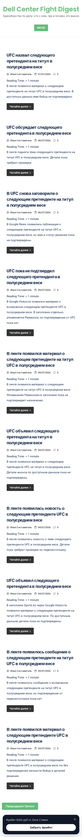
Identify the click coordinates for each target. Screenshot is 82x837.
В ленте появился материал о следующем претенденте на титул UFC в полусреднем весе (40, 359)
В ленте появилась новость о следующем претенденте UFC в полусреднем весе (37, 514)
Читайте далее (19, 106)
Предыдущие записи (20, 806)
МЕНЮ (41, 27)
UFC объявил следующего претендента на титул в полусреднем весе (33, 437)
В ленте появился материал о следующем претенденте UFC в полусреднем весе (37, 735)
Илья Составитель (21, 74)
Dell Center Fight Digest (41, 9)
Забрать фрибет (41, 827)
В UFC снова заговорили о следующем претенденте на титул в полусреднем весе (40, 199)
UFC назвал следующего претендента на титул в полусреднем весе (31, 61)
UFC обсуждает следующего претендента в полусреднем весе (39, 130)
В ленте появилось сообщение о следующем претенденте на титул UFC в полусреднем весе (40, 658)
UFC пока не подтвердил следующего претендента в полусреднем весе (33, 277)
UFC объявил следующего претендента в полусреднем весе (39, 583)
